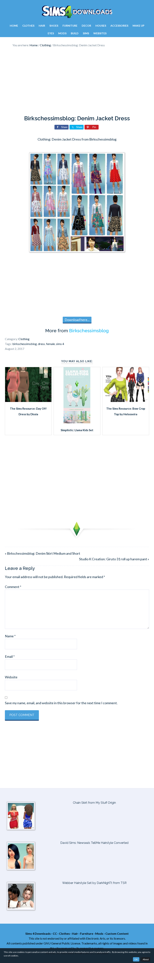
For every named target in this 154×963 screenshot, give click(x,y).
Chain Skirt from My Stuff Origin (94, 802)
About (146, 959)
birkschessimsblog (24, 344)
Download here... (77, 320)
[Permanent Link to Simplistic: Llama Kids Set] (76, 422)
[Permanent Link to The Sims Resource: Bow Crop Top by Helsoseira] (126, 401)
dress (41, 344)
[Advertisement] (77, 81)
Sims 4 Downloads (77, 12)
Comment (13, 587)
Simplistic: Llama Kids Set (77, 430)
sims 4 (60, 344)
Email (10, 656)
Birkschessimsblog (89, 330)
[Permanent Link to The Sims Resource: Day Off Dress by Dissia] (28, 401)
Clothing (23, 339)
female (50, 344)
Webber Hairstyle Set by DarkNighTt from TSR (94, 883)
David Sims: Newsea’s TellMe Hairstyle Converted (94, 843)
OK (136, 959)
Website (11, 677)
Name (10, 636)
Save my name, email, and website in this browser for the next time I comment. (61, 703)
